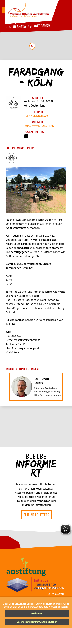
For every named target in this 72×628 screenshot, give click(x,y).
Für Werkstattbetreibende (28, 26)
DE (3, 5)
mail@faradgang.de (36, 115)
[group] (36, 387)
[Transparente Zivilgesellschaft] (33, 585)
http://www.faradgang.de (39, 125)
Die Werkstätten (32, 17)
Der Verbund (16, 22)
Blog (9, 17)
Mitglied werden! (52, 588)
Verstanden (37, 613)
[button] (32, 46)
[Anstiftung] (26, 567)
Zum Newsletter (36, 514)
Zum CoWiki (57, 594)
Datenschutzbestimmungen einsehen (37, 622)
